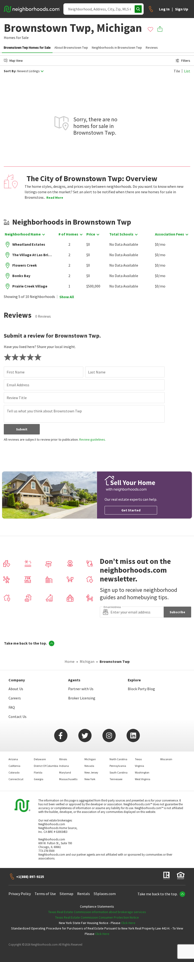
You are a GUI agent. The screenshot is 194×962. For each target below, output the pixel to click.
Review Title (17, 398)
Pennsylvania (118, 766)
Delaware (40, 759)
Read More (54, 197)
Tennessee (116, 779)
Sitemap (66, 893)
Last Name (97, 372)
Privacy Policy (20, 893)
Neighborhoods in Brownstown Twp (117, 47)
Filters (185, 60)
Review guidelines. (92, 439)
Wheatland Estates (28, 244)
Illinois (63, 759)
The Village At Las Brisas (32, 254)
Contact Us (17, 716)
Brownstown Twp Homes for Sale (27, 47)
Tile (177, 71)
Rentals (83, 893)
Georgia (38, 779)
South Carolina (119, 772)
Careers (15, 698)
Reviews (152, 47)
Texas (138, 759)
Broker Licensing (81, 698)
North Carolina (118, 759)
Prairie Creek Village (29, 286)
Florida (38, 772)
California (14, 766)
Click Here (128, 923)
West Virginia (142, 779)
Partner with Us (80, 688)
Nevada (89, 766)
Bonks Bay (21, 275)
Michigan (87, 661)
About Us (16, 688)
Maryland (65, 772)
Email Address (18, 385)
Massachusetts (68, 779)
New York (89, 779)
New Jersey (91, 772)
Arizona (13, 759)
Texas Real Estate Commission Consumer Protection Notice (97, 917)
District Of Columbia (46, 766)
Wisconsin (166, 759)
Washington (142, 772)
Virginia (139, 766)
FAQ (12, 707)
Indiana (64, 766)
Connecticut (16, 779)
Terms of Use (45, 893)
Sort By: (10, 71)
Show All (66, 296)
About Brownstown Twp (71, 47)
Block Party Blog (141, 688)
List (187, 71)
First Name (16, 372)
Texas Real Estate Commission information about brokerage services (97, 912)
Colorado (14, 772)
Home (70, 661)
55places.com (105, 893)
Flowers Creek (24, 265)
